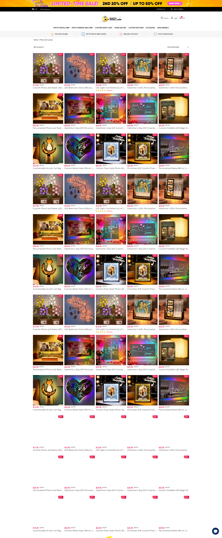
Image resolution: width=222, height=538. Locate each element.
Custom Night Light (103, 28)
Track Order (178, 9)
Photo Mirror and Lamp (82, 28)
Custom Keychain (136, 28)
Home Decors (120, 28)
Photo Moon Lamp (61, 28)
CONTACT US (161, 9)
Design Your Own (48, 90)
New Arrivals (163, 28)
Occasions (150, 28)
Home (36, 40)
